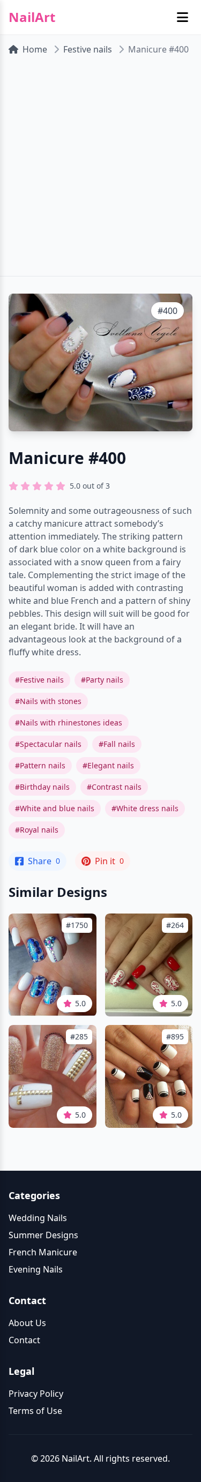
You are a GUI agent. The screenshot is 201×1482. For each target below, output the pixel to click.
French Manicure (43, 1252)
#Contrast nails (114, 787)
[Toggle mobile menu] (182, 17)
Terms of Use (35, 1411)
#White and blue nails (54, 808)
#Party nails (102, 680)
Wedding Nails (38, 1218)
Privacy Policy (36, 1393)
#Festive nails (39, 680)
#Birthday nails (42, 787)
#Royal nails (36, 830)
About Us (27, 1323)
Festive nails (87, 49)
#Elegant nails (108, 765)
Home (35, 49)
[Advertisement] (100, 170)
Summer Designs (43, 1235)
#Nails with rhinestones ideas (68, 722)
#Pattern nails (40, 765)
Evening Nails (36, 1269)
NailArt (32, 17)
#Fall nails (117, 744)
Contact (24, 1340)
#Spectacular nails (48, 744)
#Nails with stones (48, 701)
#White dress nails (144, 808)
